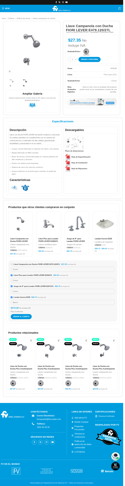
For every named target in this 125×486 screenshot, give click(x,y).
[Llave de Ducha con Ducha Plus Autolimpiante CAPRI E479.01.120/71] (21, 350)
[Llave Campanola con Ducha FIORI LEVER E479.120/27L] (20, 224)
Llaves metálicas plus (47, 244)
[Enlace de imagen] (109, 437)
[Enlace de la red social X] (59, 2)
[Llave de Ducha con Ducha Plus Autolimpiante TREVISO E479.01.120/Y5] (104, 350)
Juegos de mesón (74, 244)
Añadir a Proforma (89, 59)
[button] (115, 456)
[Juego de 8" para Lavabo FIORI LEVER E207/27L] (77, 224)
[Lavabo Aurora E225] (105, 224)
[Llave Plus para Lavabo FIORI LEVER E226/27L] (49, 224)
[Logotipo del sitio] (61, 8)
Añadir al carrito (21, 316)
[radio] (86, 51)
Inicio (4, 18)
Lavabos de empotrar (104, 242)
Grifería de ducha (23, 18)
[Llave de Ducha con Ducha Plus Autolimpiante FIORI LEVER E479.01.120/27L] (49, 350)
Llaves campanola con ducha (44, 18)
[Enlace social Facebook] (56, 2)
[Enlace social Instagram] (63, 2)
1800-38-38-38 (43, 427)
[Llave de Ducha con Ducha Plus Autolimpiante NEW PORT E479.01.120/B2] (76, 350)
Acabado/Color (74, 51)
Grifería (11, 18)
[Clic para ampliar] (9, 71)
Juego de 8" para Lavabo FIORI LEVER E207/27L (76, 241)
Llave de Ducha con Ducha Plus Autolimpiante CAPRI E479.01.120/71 (21, 368)
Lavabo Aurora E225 (103, 239)
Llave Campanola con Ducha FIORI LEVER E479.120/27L (19, 241)
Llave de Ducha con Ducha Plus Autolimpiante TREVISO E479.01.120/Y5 (104, 368)
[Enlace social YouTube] (66, 2)
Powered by (119, 472)
